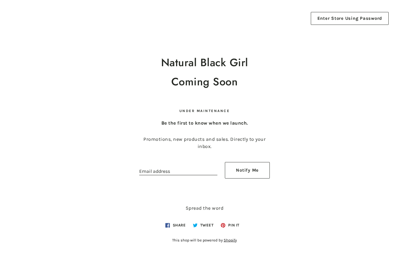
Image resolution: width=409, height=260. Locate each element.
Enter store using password (349, 18)
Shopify (230, 240)
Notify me (247, 170)
